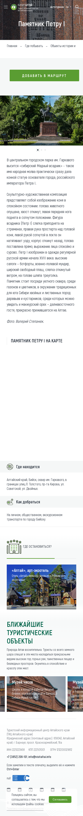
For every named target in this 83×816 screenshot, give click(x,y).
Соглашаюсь (60, 799)
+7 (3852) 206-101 (17, 756)
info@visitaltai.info (39, 756)
